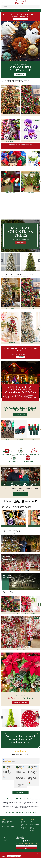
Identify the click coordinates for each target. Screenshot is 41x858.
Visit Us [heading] (4, 819)
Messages (6, 839)
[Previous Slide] (1, 10)
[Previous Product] (2, 260)
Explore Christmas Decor (20, 146)
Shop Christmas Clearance (20, 702)
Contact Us (32, 828)
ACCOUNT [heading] (6, 836)
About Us (23, 828)
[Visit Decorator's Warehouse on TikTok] (35, 812)
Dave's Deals (23, 827)
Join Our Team (32, 830)
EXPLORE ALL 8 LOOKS (20, 356)
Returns (31, 822)
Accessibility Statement (34, 831)
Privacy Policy (32, 825)
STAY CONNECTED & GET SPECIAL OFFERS (26, 843)
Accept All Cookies (17, 856)
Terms (31, 827)
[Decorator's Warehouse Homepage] (26, 837)
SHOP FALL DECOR (20, 74)
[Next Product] (39, 260)
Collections (23, 821)
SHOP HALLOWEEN (23, 19)
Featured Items (23, 825)
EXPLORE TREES (20, 242)
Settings (3, 856)
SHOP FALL (16, 19)
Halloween (30, 10)
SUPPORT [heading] (32, 819)
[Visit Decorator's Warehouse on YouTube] (33, 812)
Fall (26, 10)
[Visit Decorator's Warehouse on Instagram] (28, 812)
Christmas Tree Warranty (34, 824)
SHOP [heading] (22, 819)
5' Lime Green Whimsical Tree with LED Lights (11, 728)
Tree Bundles (23, 822)
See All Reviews (20, 792)
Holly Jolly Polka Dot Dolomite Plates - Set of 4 (30, 728)
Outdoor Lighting (24, 824)
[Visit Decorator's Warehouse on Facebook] (30, 812)
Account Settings (7, 842)
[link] (23, 841)
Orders (5, 837)
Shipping (31, 821)
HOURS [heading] (4, 825)
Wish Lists (5, 840)
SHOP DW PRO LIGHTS (20, 414)
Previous (2, 158)
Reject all (9, 856)
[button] (2, 2)
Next (40, 99)
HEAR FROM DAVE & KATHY (20, 493)
